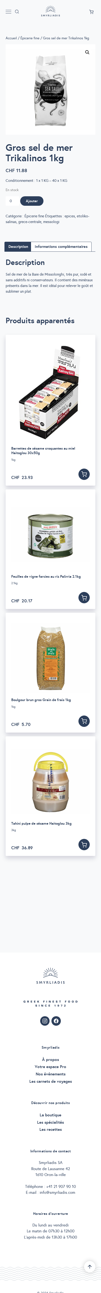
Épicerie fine (29, 38)
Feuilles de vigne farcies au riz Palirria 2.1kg (46, 576)
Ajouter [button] (84, 474)
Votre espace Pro (50, 1066)
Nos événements (51, 1074)
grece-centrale (29, 221)
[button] (87, 52)
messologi (51, 221)
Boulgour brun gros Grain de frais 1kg (41, 700)
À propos (50, 1059)
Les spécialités (50, 1122)
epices (70, 216)
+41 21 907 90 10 (61, 1186)
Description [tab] (18, 246)
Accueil (11, 38)
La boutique (50, 1115)
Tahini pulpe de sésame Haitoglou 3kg (41, 823)
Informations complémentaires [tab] (61, 246)
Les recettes (50, 1129)
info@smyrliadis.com (57, 1192)
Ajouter (32, 201)
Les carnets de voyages (50, 1081)
